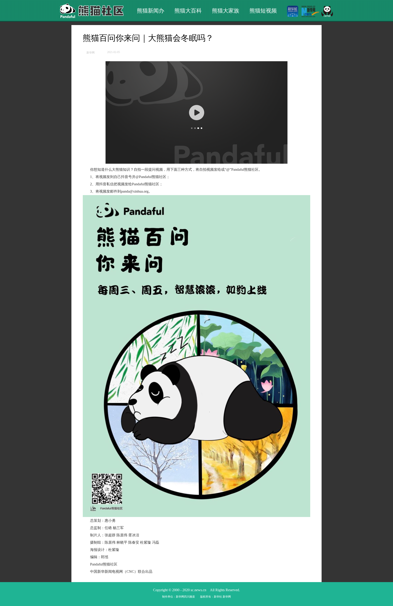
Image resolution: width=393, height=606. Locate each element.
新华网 (90, 52)
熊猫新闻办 (150, 11)
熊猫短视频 (263, 11)
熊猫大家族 (225, 11)
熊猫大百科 (188, 11)
